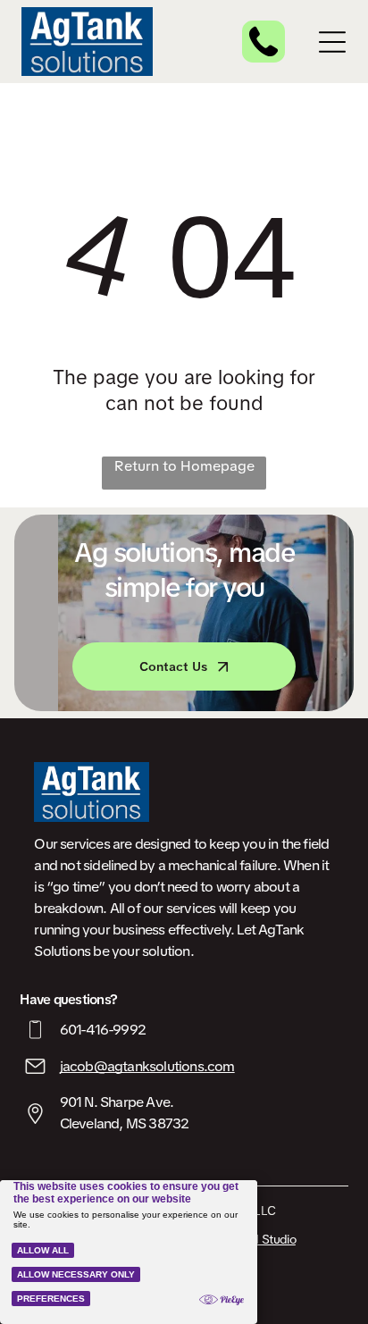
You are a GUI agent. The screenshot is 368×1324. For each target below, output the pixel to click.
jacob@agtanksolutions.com (147, 1066)
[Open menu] (332, 42)
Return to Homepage (184, 466)
